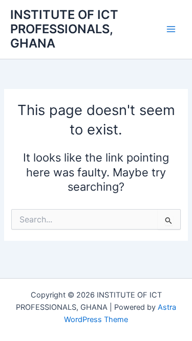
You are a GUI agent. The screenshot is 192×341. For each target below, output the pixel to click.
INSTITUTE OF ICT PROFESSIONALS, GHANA (64, 29)
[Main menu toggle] (171, 29)
